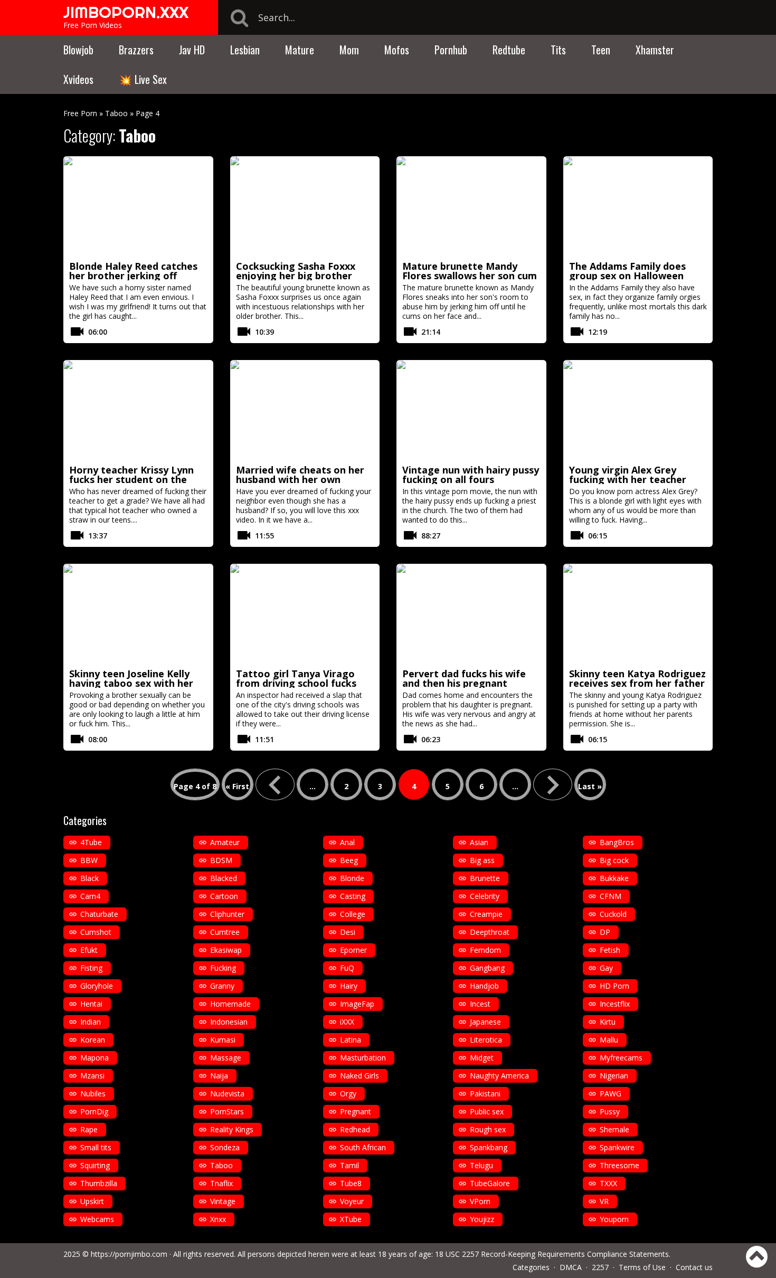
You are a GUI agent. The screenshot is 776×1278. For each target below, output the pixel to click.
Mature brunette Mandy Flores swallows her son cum (469, 271)
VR (604, 1201)
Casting (352, 896)
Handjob (484, 986)
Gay (606, 968)
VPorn (480, 1201)
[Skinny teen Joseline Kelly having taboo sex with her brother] (138, 614)
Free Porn (80, 113)
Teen (600, 50)
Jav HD (192, 50)
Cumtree (225, 932)
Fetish (610, 950)
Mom (349, 50)
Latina (350, 1040)
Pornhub (450, 50)
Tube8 (351, 1183)
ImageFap (357, 1004)
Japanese (485, 1022)
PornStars (227, 1111)
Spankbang (488, 1147)
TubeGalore (490, 1183)
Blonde (352, 878)
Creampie (486, 914)
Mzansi (92, 1076)
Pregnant (355, 1111)
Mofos (396, 50)
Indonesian (229, 1022)
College (352, 914)
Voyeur (352, 1201)
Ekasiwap (226, 950)
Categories (531, 1267)
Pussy (610, 1111)
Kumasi (222, 1040)
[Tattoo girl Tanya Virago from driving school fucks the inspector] (305, 614)
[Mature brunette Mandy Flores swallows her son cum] (471, 207)
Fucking (223, 968)
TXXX (608, 1183)
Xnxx (218, 1219)
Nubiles (93, 1093)
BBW (89, 860)
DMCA (571, 1267)
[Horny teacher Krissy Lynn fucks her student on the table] (138, 411)
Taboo (116, 113)
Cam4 (90, 896)
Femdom (485, 950)
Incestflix (615, 1004)
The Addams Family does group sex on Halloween (627, 271)
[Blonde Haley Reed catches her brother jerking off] (138, 207)
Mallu (609, 1040)
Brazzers (136, 50)
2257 (600, 1267)
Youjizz (482, 1219)
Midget (482, 1058)
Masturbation (363, 1058)
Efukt (89, 950)
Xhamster (655, 50)
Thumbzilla (98, 1183)
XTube (351, 1219)
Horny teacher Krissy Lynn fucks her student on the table (131, 479)
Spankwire (617, 1147)
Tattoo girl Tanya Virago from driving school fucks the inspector (296, 683)
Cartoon (224, 896)
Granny (222, 986)
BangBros (617, 842)
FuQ (347, 968)
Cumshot (95, 932)
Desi (347, 932)
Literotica (486, 1040)
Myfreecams (621, 1058)
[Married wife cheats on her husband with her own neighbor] (305, 411)
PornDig (94, 1111)
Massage (225, 1058)
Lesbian (245, 50)
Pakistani (485, 1093)
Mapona (94, 1058)
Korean (92, 1040)
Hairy (348, 986)
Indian (90, 1022)
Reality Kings (231, 1129)
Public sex (487, 1111)
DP (605, 932)
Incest (480, 1004)
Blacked (223, 878)
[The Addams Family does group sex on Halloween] (638, 207)
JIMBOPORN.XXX (125, 12)
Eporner (353, 950)
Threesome (619, 1165)
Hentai (91, 1004)
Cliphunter (227, 914)
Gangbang (487, 968)
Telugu (481, 1165)
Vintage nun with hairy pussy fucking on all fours (470, 474)
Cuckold (613, 914)
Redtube (509, 50)
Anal (347, 842)
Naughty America (499, 1076)
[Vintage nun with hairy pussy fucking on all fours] (471, 411)
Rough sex (488, 1129)
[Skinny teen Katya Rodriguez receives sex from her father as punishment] (638, 614)
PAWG (610, 1093)
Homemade (230, 1004)
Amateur (225, 842)
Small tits (95, 1147)
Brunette (485, 878)
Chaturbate (99, 914)
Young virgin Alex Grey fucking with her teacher (627, 474)
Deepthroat (489, 932)
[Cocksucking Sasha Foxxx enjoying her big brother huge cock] (305, 207)
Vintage (222, 1201)
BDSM (221, 860)
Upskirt (92, 1201)
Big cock (614, 860)
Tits (558, 50)
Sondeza (225, 1147)
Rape (89, 1129)
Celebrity (484, 896)
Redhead (355, 1129)
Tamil (349, 1165)
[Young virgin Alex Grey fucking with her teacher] (638, 411)
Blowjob (78, 50)
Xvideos (78, 79)
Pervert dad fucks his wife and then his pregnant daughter (464, 683)
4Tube (91, 842)
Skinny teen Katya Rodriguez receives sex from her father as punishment (637, 683)
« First (237, 786)
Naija (219, 1076)
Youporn (614, 1219)
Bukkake (614, 878)
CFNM (610, 896)
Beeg (349, 860)
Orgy (348, 1093)
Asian (479, 842)
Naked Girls (359, 1076)
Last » (590, 786)
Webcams (97, 1219)
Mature (299, 50)
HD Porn (614, 986)
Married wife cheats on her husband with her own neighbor (300, 479)
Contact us (694, 1267)
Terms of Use (642, 1267)
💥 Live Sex (143, 79)
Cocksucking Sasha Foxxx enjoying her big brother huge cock (295, 275)
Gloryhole (96, 986)
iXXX (347, 1022)
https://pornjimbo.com (129, 1254)
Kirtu (608, 1022)
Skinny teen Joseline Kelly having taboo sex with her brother (131, 683)
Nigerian (614, 1076)
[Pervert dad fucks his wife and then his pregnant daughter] (471, 614)
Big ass (482, 860)
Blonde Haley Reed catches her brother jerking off (133, 271)
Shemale (614, 1129)
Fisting (91, 968)
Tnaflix (221, 1183)
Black (89, 878)
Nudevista (227, 1093)
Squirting (95, 1165)
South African (363, 1147)
